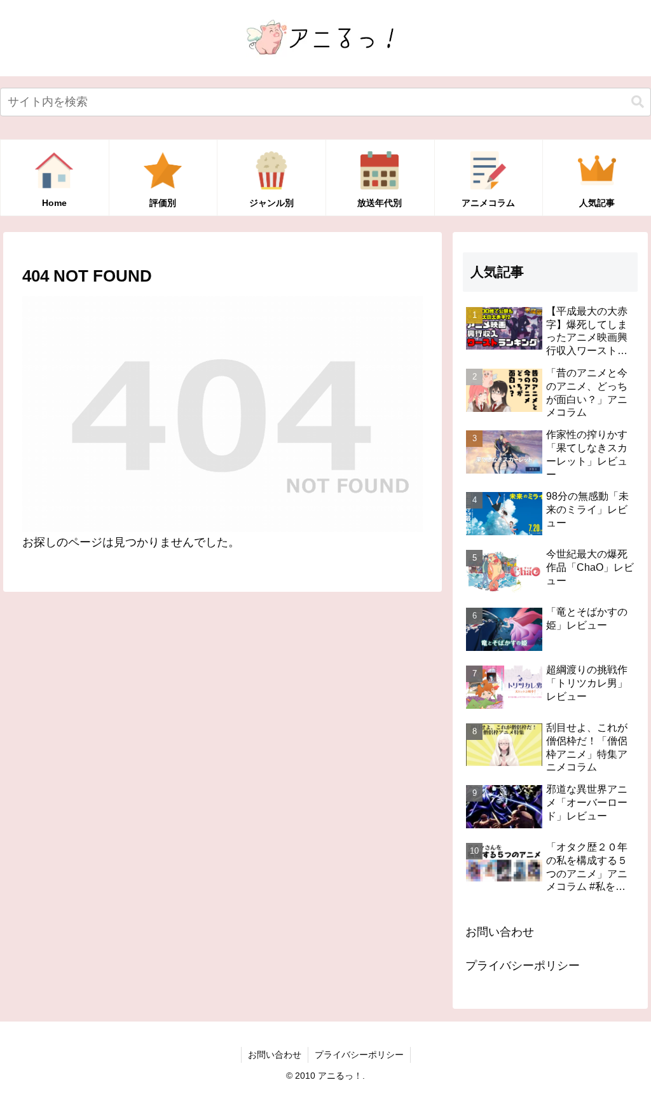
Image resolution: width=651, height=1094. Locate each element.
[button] (637, 102)
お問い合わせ (499, 932)
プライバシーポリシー (522, 965)
